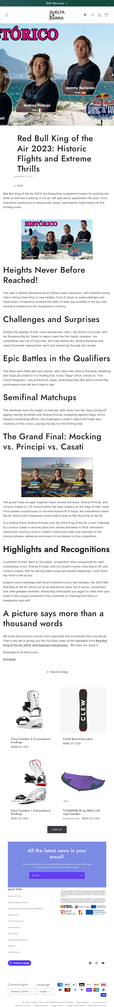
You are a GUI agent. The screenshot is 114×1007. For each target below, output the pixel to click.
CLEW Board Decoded (77, 739)
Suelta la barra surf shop (42, 1002)
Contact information (75, 1005)
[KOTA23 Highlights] (57, 239)
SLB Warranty (14, 952)
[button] (6, 15)
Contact (11, 946)
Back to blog (59, 672)
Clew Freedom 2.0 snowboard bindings (30, 740)
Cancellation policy (97, 1005)
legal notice (13, 915)
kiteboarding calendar (18, 902)
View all (57, 829)
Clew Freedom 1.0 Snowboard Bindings (30, 812)
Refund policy (83, 1002)
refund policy (14, 927)
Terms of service (15, 921)
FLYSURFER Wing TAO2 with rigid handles (81, 812)
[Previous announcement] (6, 3)
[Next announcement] (108, 3)
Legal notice (57, 1005)
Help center (13, 933)
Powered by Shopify (63, 1002)
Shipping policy (41, 1005)
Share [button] (20, 185)
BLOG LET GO (14, 896)
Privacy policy (99, 1002)
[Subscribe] (81, 875)
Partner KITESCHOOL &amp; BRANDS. (25, 908)
